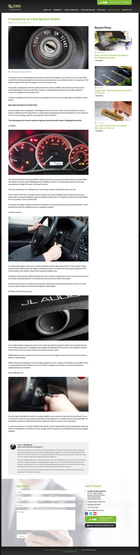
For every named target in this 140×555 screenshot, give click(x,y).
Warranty (58, 10)
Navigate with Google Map (96, 502)
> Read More (99, 60)
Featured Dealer (88, 10)
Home (10, 22)
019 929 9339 (119, 2)
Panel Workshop (71, 10)
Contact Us (127, 10)
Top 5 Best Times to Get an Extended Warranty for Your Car (111, 126)
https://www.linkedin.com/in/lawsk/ (30, 447)
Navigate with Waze (94, 504)
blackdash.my (74, 551)
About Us (47, 10)
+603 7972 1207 (92, 507)
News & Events (114, 10)
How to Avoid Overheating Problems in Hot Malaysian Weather (111, 56)
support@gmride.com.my (95, 510)
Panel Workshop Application (101, 525)
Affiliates (101, 10)
